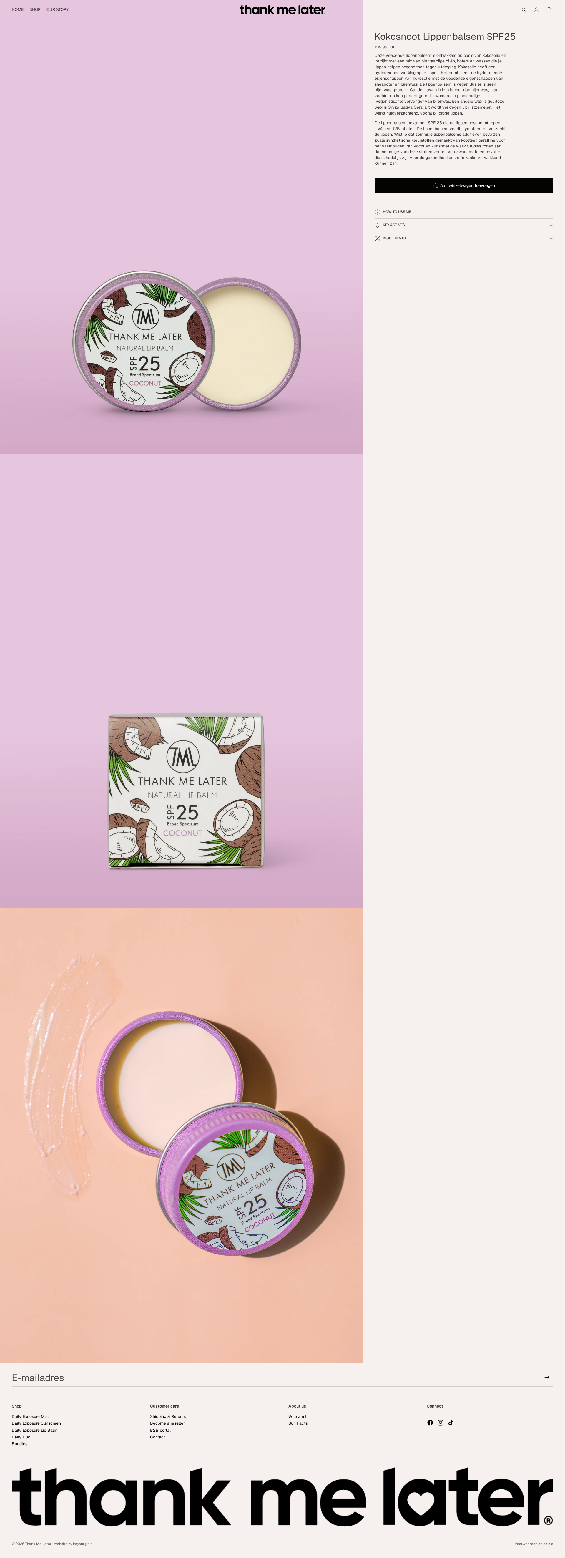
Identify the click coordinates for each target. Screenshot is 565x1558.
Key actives (394, 225)
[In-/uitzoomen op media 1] (181, 227)
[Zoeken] (523, 9)
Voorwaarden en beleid (534, 1544)
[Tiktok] (450, 1422)
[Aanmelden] (547, 1377)
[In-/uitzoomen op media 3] (181, 1135)
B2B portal (160, 1430)
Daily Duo (21, 1437)
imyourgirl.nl (83, 1544)
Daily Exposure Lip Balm (34, 1430)
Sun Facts (298, 1423)
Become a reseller (167, 1423)
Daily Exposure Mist (30, 1416)
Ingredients (394, 238)
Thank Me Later (38, 1544)
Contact (157, 1437)
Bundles (19, 1444)
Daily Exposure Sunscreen (36, 1423)
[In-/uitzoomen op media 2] (181, 681)
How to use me (397, 211)
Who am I (297, 1416)
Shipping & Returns (168, 1416)
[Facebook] (430, 1422)
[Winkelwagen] (549, 9)
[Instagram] (440, 1422)
